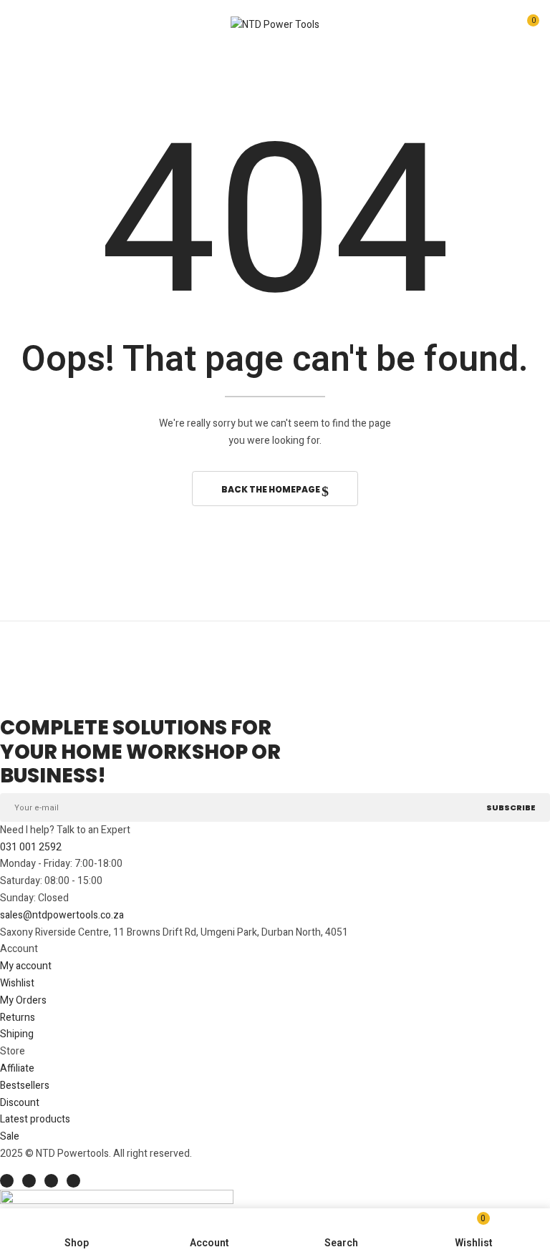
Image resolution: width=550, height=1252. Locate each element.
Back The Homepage (271, 489)
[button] (526, 26)
